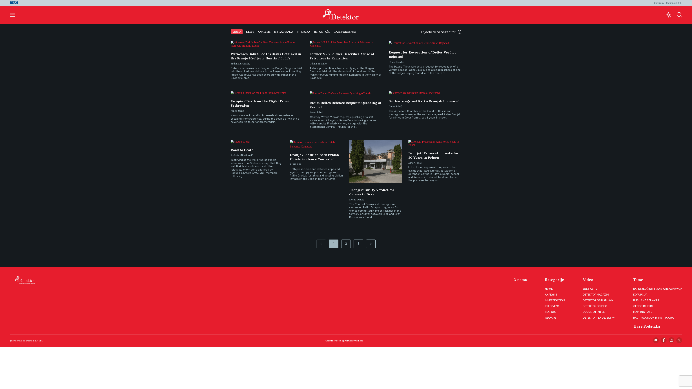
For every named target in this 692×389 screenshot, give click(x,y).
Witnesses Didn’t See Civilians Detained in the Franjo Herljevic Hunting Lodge (266, 56)
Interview (552, 306)
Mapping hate (642, 311)
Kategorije (554, 279)
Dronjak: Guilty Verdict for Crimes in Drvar (371, 192)
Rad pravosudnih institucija (653, 317)
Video (236, 31)
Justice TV (590, 288)
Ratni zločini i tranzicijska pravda (657, 288)
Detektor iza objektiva (599, 317)
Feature (550, 311)
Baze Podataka (647, 326)
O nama (520, 279)
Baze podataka (345, 31)
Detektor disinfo (595, 306)
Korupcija (640, 294)
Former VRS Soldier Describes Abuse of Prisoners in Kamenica (342, 56)
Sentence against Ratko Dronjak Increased (424, 101)
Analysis (264, 31)
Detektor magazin (596, 294)
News (250, 31)
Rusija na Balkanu (646, 300)
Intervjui (303, 31)
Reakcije (550, 317)
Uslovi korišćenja (334, 340)
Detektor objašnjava (598, 300)
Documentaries (594, 311)
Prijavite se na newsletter (438, 32)
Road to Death (242, 150)
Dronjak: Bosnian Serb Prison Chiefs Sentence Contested (314, 157)
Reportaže (322, 31)
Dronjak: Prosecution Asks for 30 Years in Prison (433, 155)
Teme (638, 279)
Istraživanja (283, 31)
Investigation (555, 300)
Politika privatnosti (353, 340)
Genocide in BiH (644, 306)
